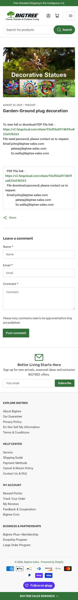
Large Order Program (17, 545)
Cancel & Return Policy (18, 468)
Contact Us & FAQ (15, 473)
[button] (39, 596)
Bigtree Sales (31, 561)
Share (12, 217)
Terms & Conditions (16, 432)
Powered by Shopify (52, 561)
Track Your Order (14, 499)
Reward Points (12, 493)
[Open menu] (70, 15)
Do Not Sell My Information (21, 427)
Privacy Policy (12, 422)
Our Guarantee (12, 416)
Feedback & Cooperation (19, 509)
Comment (10, 284)
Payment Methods (15, 463)
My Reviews (11, 504)
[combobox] (39, 29)
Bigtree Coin (11, 514)
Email (8, 265)
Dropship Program (15, 539)
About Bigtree (12, 411)
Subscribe (64, 383)
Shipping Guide (13, 457)
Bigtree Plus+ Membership (20, 534)
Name (8, 247)
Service (8, 452)
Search (67, 30)
